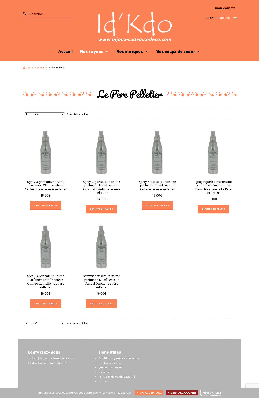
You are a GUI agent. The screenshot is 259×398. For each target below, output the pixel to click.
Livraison (104, 372)
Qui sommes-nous (110, 367)
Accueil (65, 51)
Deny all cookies (183, 392)
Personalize (211, 392)
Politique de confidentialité (116, 376)
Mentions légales (110, 363)
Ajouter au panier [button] (45, 205)
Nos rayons (91, 51)
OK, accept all (150, 392)
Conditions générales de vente (118, 358)
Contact (103, 381)
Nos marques (129, 51)
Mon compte (225, 8)
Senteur (41, 67)
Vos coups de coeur (175, 51)
